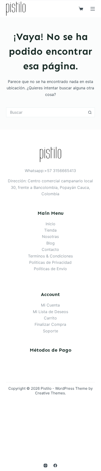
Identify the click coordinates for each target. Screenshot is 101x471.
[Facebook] (55, 465)
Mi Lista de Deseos (50, 311)
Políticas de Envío (50, 268)
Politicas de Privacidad (50, 262)
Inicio (50, 223)
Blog (50, 243)
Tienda (50, 230)
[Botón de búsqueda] (90, 112)
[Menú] (92, 9)
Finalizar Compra (50, 324)
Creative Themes (50, 393)
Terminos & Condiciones (50, 256)
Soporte (50, 330)
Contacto (50, 249)
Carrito (50, 318)
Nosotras (50, 236)
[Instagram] (45, 465)
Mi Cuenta (50, 305)
